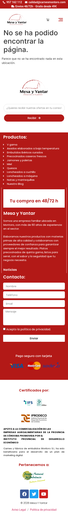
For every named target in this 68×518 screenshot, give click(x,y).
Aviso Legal (19, 509)
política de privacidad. (35, 329)
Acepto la (28, 329)
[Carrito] (48, 20)
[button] (60, 19)
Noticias (10, 269)
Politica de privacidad (43, 509)
